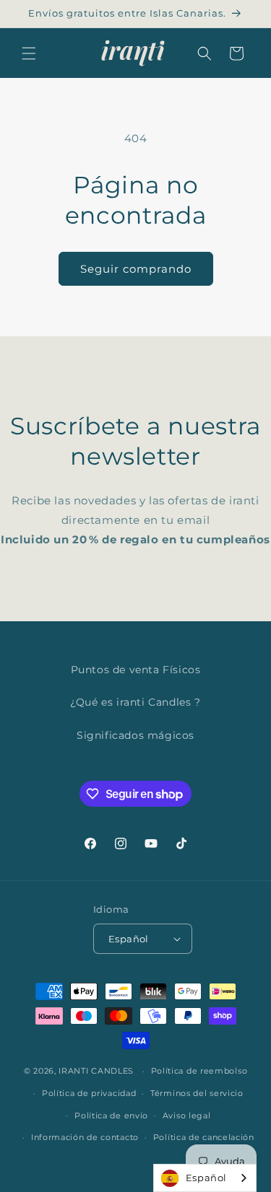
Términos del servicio (197, 1093)
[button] (29, 53)
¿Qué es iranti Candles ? (135, 702)
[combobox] (205, 1178)
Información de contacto (85, 1137)
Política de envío (111, 1115)
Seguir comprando (136, 269)
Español (206, 1177)
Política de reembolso (199, 1071)
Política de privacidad (89, 1093)
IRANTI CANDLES (96, 1071)
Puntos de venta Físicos (136, 669)
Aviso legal (187, 1115)
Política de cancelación (203, 1137)
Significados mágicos (135, 735)
